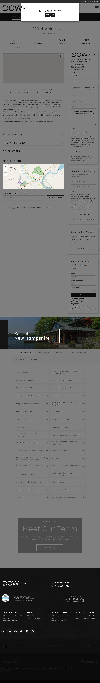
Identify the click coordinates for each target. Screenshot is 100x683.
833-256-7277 (85, 1)
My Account (95, 1)
